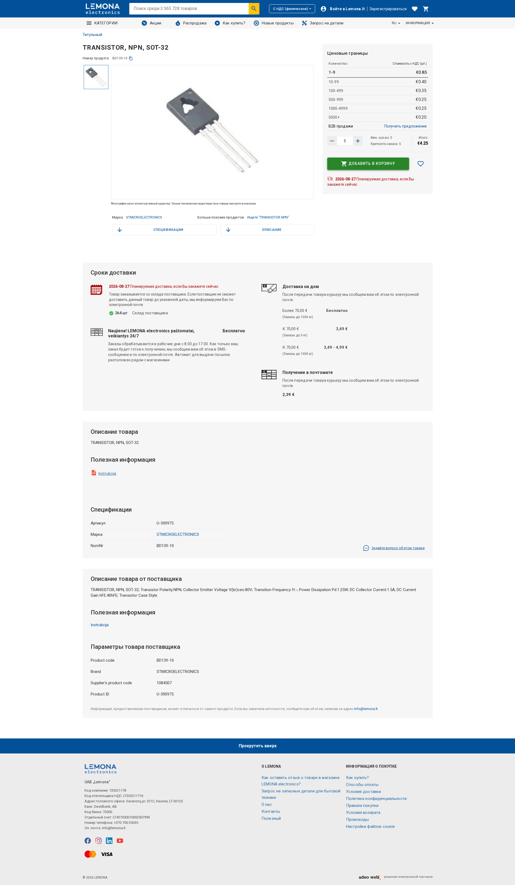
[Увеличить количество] (332, 141)
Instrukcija (107, 473)
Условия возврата (363, 812)
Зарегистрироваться (388, 9)
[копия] (130, 58)
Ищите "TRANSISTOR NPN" (268, 217)
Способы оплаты (362, 784)
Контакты (271, 811)
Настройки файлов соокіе (370, 826)
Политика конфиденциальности (376, 798)
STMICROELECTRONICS (144, 217)
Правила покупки (362, 805)
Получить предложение (405, 126)
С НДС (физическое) (290, 9)
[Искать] (254, 8)
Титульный (92, 34)
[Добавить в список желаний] (420, 164)
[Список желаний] (414, 9)
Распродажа (195, 23)
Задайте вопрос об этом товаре (398, 548)
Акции (155, 23)
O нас (267, 804)
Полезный (271, 818)
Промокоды (357, 819)
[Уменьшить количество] (358, 141)
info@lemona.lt (366, 709)
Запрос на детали (326, 23)
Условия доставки (363, 791)
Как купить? (234, 23)
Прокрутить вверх (258, 745)
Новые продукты (278, 23)
